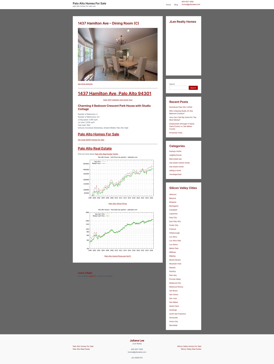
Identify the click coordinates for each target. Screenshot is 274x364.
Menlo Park (173, 248)
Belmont (172, 198)
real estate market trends (179, 163)
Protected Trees (175, 133)
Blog (176, 5)
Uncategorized (175, 174)
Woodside (173, 325)
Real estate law (175, 159)
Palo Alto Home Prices (118, 204)
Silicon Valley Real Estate (191, 349)
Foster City (173, 225)
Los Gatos (173, 244)
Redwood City (175, 283)
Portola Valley (175, 279)
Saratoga (173, 310)
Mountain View (175, 264)
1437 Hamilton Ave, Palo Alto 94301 (114, 93)
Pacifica (172, 271)
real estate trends (176, 167)
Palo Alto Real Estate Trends (106, 154)
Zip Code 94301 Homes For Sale (91, 140)
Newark (172, 267)
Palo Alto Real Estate (95, 148)
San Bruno (173, 291)
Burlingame (173, 206)
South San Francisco (177, 314)
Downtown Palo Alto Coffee (180, 107)
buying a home (175, 151)
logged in (92, 276)
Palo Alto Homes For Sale (89, 3)
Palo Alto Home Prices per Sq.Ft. (117, 256)
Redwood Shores (176, 287)
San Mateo (173, 302)
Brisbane (172, 202)
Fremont (172, 229)
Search (172, 84)
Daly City (173, 217)
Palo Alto (173, 275)
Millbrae (172, 252)
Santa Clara (174, 306)
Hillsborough (174, 233)
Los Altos (173, 237)
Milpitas (172, 256)
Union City (173, 321)
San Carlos (173, 294)
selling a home (175, 170)
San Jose (173, 298)
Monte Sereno (175, 260)
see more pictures (85, 84)
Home (168, 5)
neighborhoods (175, 155)
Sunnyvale (173, 318)
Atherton (172, 194)
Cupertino (173, 214)
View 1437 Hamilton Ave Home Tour (117, 100)
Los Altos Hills (175, 241)
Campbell (173, 210)
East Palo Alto (175, 221)
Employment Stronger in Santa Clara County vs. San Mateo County (181, 126)
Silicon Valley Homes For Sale (189, 346)
